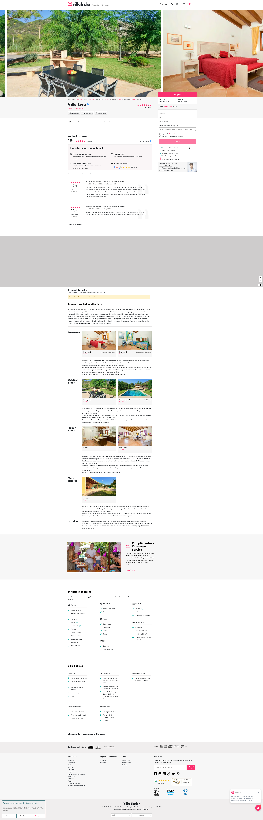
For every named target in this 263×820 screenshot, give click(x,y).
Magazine (71, 778)
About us (71, 760)
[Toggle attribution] (261, 285)
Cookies (124, 765)
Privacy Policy (126, 762)
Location (96, 122)
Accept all (38, 816)
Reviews (86, 122)
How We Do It (130, 570)
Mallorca (103, 762)
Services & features (109, 122)
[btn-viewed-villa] (183, 4)
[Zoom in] (260, 277)
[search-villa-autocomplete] (172, 4)
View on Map (80, 108)
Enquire (177, 141)
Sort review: (72, 174)
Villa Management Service (76, 774)
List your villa (72, 772)
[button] (110, 304)
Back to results (74, 122)
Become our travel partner (76, 785)
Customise (9, 816)
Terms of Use (173, 134)
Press (70, 781)
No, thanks (23, 816)
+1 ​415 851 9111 (165, 166)
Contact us (71, 762)
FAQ (69, 765)
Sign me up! (191, 768)
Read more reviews (75, 224)
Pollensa (72, 108)
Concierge (71, 769)
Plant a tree (71, 776)
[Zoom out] (260, 280)
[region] (131, 261)
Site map (71, 767)
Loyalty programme (74, 783)
